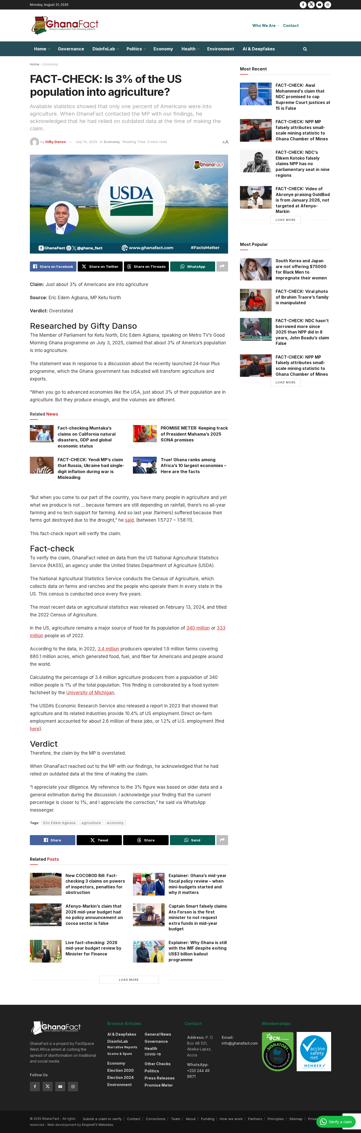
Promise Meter (159, 1085)
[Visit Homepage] (65, 25)
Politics (134, 48)
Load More (129, 980)
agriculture (91, 823)
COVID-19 (153, 1054)
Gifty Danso (55, 142)
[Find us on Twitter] (311, 4)
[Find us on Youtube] (319, 4)
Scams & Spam (119, 1054)
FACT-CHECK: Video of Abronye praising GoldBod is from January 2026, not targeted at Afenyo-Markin (303, 200)
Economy (163, 48)
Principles (276, 1119)
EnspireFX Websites (97, 1125)
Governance (71, 48)
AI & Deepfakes (259, 48)
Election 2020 (120, 1070)
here (34, 728)
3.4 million (108, 648)
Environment (220, 48)
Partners (255, 1119)
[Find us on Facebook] (303, 4)
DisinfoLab (103, 48)
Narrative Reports (122, 1047)
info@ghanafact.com (240, 1043)
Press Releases (160, 1078)
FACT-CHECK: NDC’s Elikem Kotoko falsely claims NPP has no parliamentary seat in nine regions (303, 164)
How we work (231, 1119)
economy (115, 823)
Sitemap (296, 1119)
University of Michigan (90, 692)
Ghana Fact (50, 1119)
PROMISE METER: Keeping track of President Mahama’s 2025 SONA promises (194, 433)
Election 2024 (120, 1077)
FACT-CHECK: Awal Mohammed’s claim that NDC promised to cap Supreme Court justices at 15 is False (303, 97)
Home (40, 48)
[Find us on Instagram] (327, 4)
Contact (291, 25)
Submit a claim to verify (102, 1119)
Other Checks (158, 1063)
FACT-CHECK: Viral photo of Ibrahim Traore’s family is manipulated (302, 297)
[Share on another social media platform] (222, 266)
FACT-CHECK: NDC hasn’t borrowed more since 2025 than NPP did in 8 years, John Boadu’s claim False (302, 332)
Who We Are (264, 25)
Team (175, 1119)
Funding (207, 1119)
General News (158, 1034)
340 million (198, 628)
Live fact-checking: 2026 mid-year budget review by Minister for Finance (93, 948)
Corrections (155, 1119)
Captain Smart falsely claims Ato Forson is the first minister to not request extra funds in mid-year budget (198, 917)
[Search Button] (305, 49)
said (129, 520)
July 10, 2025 (86, 142)
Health (189, 48)
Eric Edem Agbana (59, 823)
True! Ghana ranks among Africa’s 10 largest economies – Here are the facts (193, 465)
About (191, 1119)
